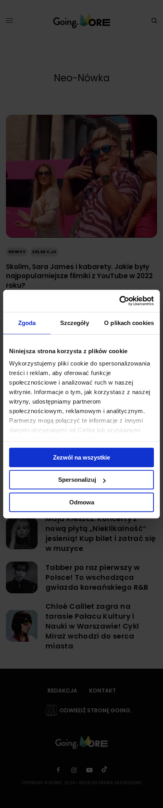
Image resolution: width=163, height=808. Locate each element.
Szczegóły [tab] (74, 322)
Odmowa (81, 502)
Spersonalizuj (77, 479)
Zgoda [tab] (27, 322)
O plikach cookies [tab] (129, 322)
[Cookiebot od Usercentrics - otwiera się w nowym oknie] (119, 301)
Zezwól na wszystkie (81, 457)
